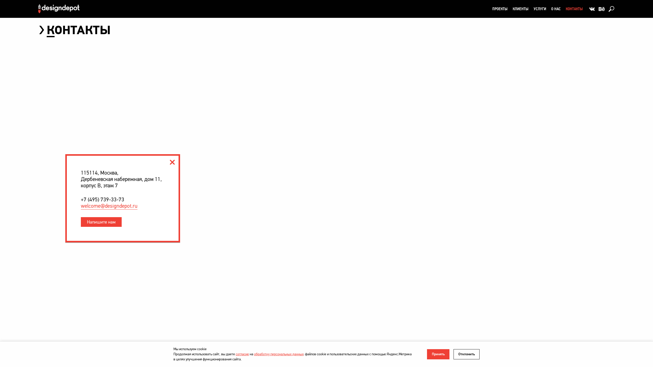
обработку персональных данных (279, 354)
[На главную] (59, 8)
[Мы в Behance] (602, 8)
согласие (242, 354)
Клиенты (521, 8)
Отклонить (466, 354)
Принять (438, 354)
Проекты (500, 8)
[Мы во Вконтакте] (592, 8)
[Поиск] (611, 9)
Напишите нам (101, 222)
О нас (556, 8)
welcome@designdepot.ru (109, 206)
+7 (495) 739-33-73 (102, 199)
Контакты (574, 8)
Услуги (540, 8)
